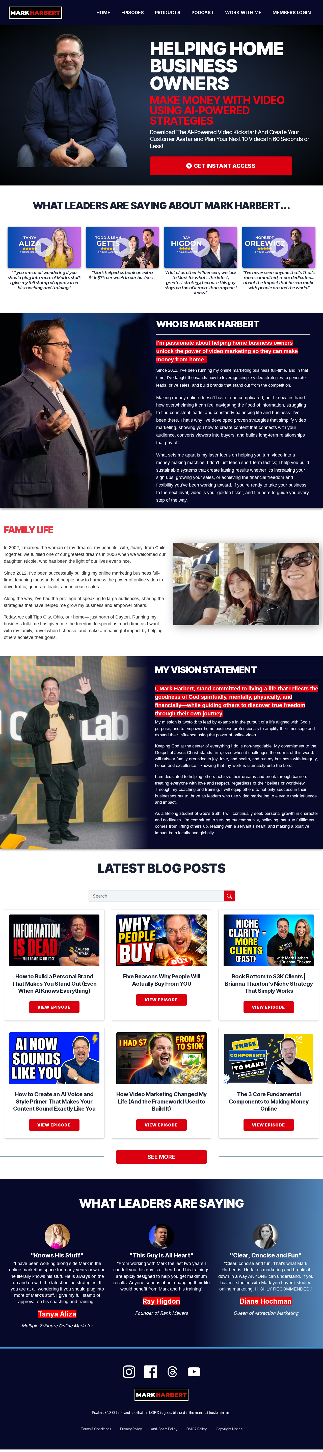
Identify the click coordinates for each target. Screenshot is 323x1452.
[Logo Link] (41, 12)
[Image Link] (54, 940)
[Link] (129, 1372)
